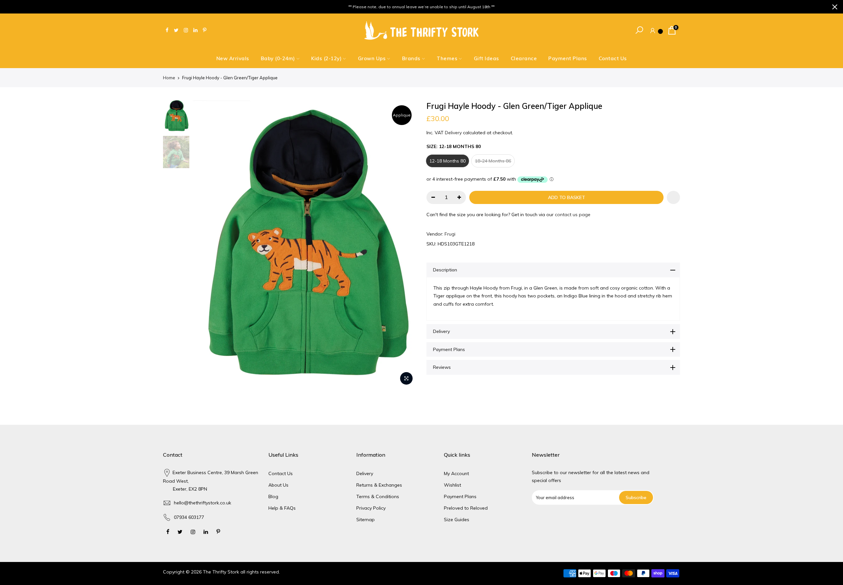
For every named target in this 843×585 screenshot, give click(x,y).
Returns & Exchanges (379, 485)
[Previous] (204, 244)
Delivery (453, 133)
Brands (411, 58)
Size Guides (456, 519)
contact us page (572, 214)
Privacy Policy (371, 508)
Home (169, 77)
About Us (278, 485)
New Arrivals (232, 58)
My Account (456, 473)
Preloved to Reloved (466, 508)
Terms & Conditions (377, 496)
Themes (447, 58)
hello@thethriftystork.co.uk (202, 503)
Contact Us (613, 58)
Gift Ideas (486, 58)
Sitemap (365, 519)
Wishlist (452, 485)
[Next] (405, 244)
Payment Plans (567, 58)
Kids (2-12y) (326, 58)
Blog (273, 496)
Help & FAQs (282, 508)
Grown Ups (372, 58)
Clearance (524, 58)
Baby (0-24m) (278, 58)
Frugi (450, 234)
